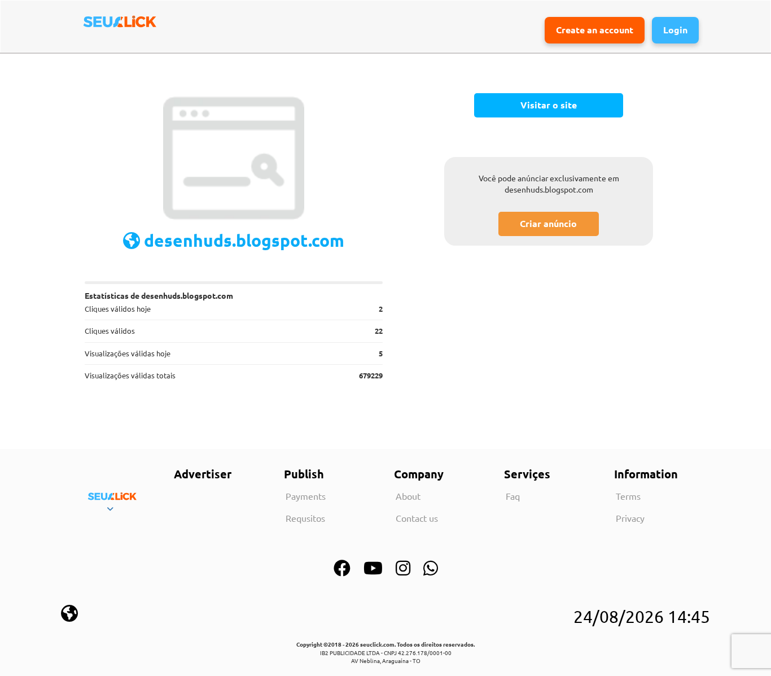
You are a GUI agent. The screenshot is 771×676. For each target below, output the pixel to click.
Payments (306, 495)
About (408, 495)
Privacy (630, 518)
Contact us (417, 518)
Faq (513, 495)
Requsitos (305, 518)
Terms (628, 495)
